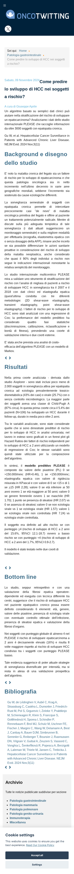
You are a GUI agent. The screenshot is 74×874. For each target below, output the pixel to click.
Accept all (37, 855)
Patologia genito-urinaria (26, 813)
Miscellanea (18, 822)
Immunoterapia (20, 818)
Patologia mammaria (24, 805)
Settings (37, 864)
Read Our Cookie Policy (40, 845)
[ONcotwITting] (37, 13)
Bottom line (20, 577)
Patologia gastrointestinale (28, 800)
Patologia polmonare (24, 809)
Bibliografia (20, 691)
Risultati (15, 367)
